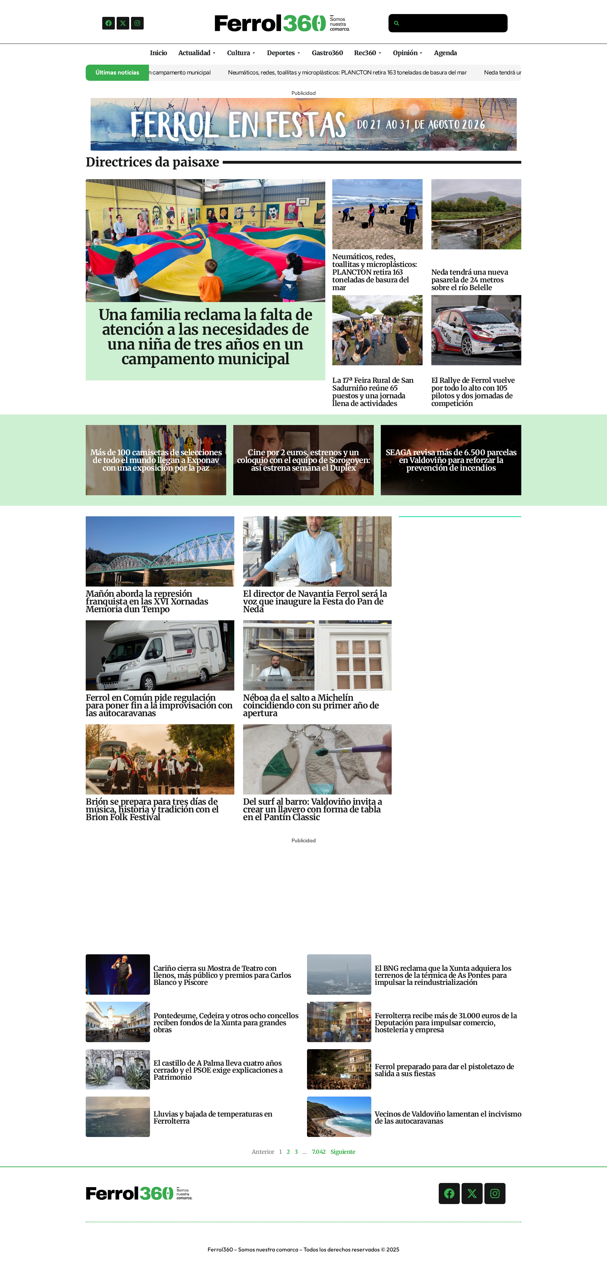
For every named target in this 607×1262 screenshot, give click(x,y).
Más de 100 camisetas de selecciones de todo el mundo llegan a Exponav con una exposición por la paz (156, 460)
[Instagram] (137, 23)
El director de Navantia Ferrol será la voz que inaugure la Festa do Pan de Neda (315, 601)
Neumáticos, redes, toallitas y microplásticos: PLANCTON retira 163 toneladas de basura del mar (307, 72)
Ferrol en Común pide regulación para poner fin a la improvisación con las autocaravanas (159, 705)
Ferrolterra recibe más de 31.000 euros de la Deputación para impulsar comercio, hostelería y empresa (446, 1022)
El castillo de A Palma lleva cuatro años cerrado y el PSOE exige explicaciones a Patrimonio (218, 1070)
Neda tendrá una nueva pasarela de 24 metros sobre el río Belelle (469, 280)
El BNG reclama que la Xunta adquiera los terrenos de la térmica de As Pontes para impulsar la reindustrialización (443, 975)
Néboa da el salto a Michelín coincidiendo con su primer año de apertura (311, 705)
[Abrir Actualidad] (214, 53)
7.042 (319, 1151)
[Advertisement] (296, 894)
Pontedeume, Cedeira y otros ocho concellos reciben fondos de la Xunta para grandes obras (226, 1022)
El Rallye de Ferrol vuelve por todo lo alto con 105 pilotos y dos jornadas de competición (473, 392)
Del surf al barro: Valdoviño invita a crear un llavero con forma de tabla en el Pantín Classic (312, 809)
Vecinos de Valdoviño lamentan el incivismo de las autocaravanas (448, 1117)
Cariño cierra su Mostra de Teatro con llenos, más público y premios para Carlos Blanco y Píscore (222, 975)
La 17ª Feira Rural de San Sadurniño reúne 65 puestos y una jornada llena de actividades (373, 392)
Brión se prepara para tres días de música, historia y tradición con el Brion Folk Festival (152, 809)
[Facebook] (108, 23)
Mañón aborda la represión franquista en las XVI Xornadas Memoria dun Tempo (147, 601)
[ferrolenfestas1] (304, 148)
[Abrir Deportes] (299, 53)
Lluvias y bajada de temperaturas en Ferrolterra (213, 1117)
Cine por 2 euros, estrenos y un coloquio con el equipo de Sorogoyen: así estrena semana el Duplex (303, 460)
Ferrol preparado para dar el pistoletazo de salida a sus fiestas (444, 1070)
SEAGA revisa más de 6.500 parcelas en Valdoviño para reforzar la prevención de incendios (451, 460)
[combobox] (448, 23)
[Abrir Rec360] (380, 53)
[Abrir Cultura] (254, 53)
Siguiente (343, 1151)
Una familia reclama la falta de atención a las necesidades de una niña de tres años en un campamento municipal (206, 337)
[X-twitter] (123, 23)
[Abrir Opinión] (421, 53)
